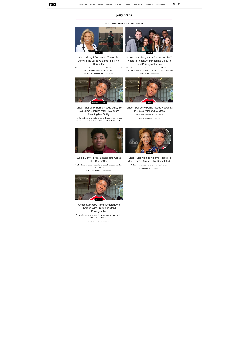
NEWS (92, 4)
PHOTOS (118, 4)
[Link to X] (178, 4)
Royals (109, 4)
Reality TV (83, 4)
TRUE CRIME (137, 4)
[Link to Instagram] (173, 4)
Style (100, 4)
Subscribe (161, 4)
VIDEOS (127, 4)
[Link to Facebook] (168, 4)
